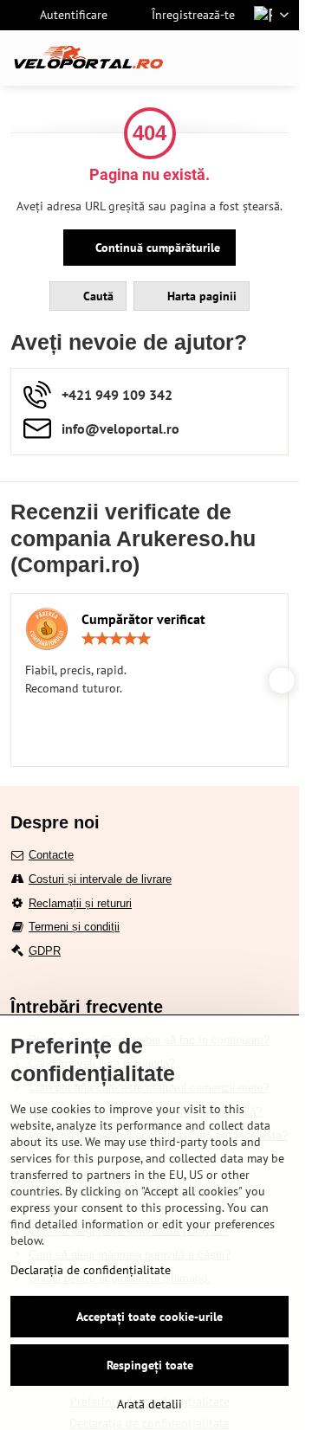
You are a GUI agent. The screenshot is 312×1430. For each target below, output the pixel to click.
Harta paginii (200, 296)
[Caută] (195, 58)
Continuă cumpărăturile (156, 247)
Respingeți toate (150, 1365)
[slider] (116, 639)
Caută (97, 296)
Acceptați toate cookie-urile (149, 1316)
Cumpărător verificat (143, 619)
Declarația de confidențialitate (90, 1270)
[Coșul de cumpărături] (236, 58)
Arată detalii (149, 1404)
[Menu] (278, 58)
